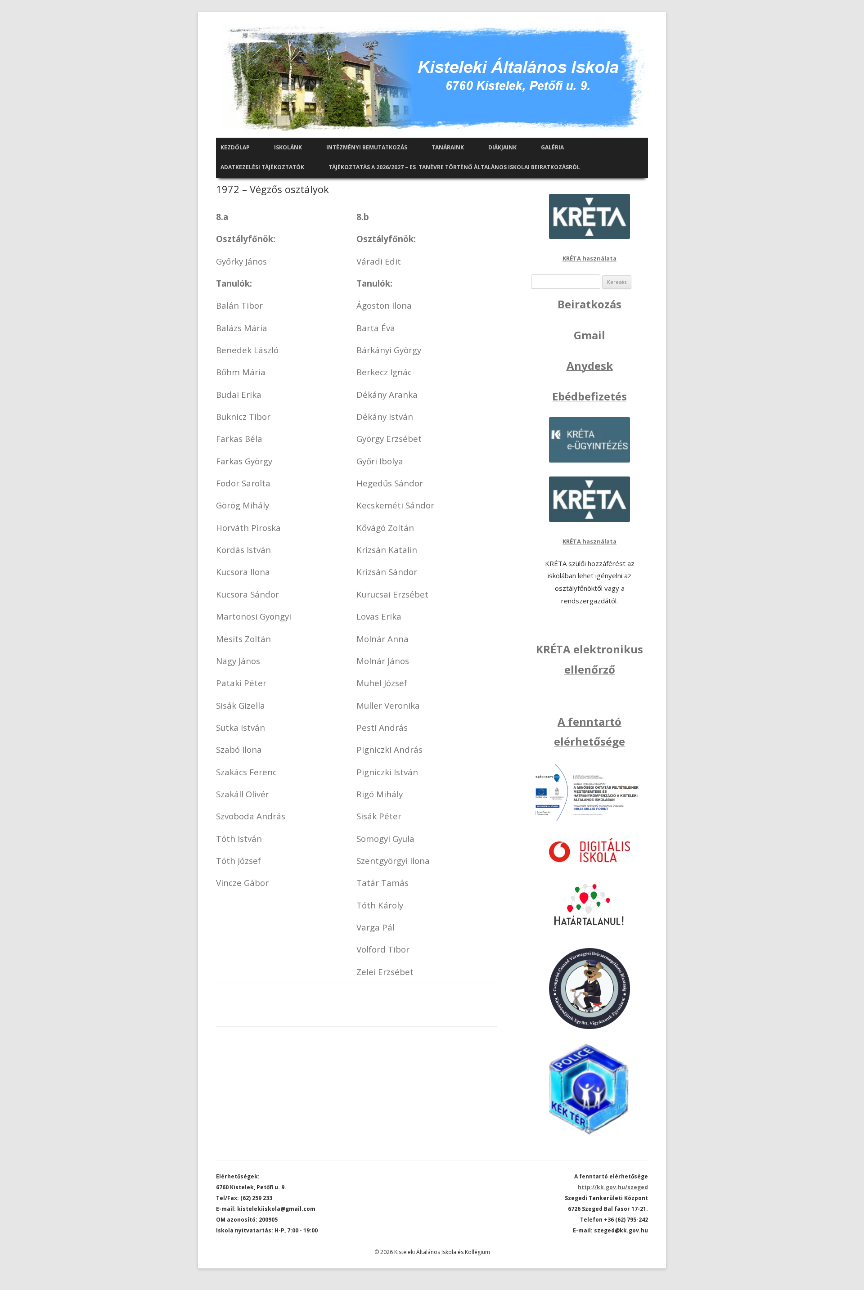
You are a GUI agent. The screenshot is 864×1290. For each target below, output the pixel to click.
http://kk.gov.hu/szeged (613, 1187)
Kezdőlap (235, 147)
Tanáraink (448, 147)
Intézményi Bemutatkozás (366, 147)
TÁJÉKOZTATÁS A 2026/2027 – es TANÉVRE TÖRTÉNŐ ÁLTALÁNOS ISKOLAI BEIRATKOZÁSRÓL (454, 167)
